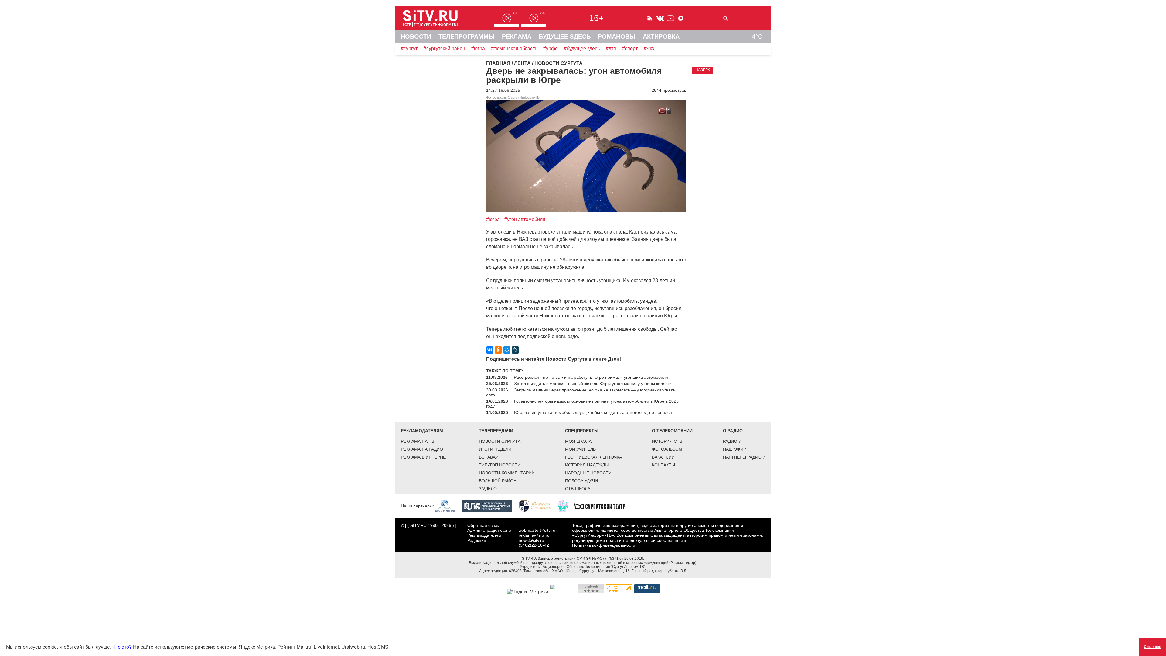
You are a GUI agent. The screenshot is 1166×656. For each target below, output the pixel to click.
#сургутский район (444, 48)
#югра (478, 48)
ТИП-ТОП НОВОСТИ (499, 465)
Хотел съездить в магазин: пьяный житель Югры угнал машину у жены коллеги (593, 383)
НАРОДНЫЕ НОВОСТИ (588, 472)
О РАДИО (733, 430)
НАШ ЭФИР (734, 449)
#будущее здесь (582, 48)
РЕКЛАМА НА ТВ (417, 441)
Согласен (1152, 647)
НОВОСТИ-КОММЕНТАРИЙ (507, 472)
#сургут (409, 48)
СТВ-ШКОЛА (577, 488)
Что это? (122, 647)
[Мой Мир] (506, 350)
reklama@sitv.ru (534, 535)
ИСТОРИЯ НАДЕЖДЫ (587, 465)
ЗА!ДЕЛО (488, 488)
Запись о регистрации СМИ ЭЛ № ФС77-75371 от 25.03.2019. (591, 558)
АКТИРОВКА (661, 36)
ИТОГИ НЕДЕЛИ (495, 449)
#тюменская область (514, 48)
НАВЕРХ (702, 70)
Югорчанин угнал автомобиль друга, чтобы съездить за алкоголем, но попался (593, 412)
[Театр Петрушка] (566, 506)
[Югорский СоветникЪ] (538, 506)
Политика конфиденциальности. (604, 545)
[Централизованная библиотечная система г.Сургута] (490, 506)
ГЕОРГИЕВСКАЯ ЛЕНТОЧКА (593, 457)
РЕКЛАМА (516, 36)
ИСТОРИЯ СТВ (667, 441)
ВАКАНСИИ (663, 457)
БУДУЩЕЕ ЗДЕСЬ (565, 36)
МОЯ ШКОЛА (578, 441)
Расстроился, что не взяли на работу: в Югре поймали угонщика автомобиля (591, 377)
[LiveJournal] (515, 350)
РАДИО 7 (732, 441)
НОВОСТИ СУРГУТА (499, 441)
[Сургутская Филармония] (448, 506)
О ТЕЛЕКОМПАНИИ (672, 430)
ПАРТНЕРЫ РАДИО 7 (744, 457)
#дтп (611, 48)
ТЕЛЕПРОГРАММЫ (466, 36)
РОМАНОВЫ (617, 36)
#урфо (550, 48)
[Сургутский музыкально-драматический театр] (602, 506)
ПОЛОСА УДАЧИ (581, 480)
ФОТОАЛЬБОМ (667, 449)
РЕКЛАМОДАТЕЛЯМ (422, 430)
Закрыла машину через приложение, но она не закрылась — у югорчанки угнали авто (581, 392)
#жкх (649, 48)
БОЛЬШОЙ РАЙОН (498, 480)
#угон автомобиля (524, 219)
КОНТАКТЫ (663, 465)
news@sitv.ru (531, 540)
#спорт (630, 48)
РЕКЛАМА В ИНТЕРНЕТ (424, 457)
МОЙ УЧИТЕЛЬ (580, 449)
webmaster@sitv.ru (537, 530)
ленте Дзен (606, 359)
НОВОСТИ (416, 36)
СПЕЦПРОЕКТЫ (581, 430)
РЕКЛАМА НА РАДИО (422, 449)
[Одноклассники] (498, 350)
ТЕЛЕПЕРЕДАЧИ (496, 430)
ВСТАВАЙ (489, 457)
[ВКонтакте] (489, 350)
